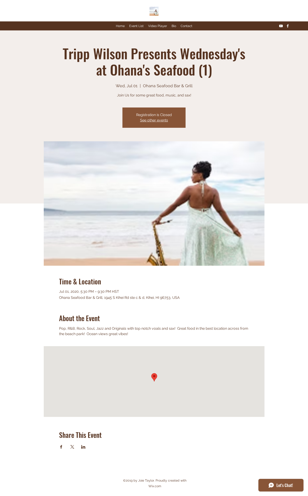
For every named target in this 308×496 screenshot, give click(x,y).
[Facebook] (287, 26)
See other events (154, 120)
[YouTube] (281, 26)
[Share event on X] (72, 447)
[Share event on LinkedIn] (83, 447)
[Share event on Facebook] (61, 447)
